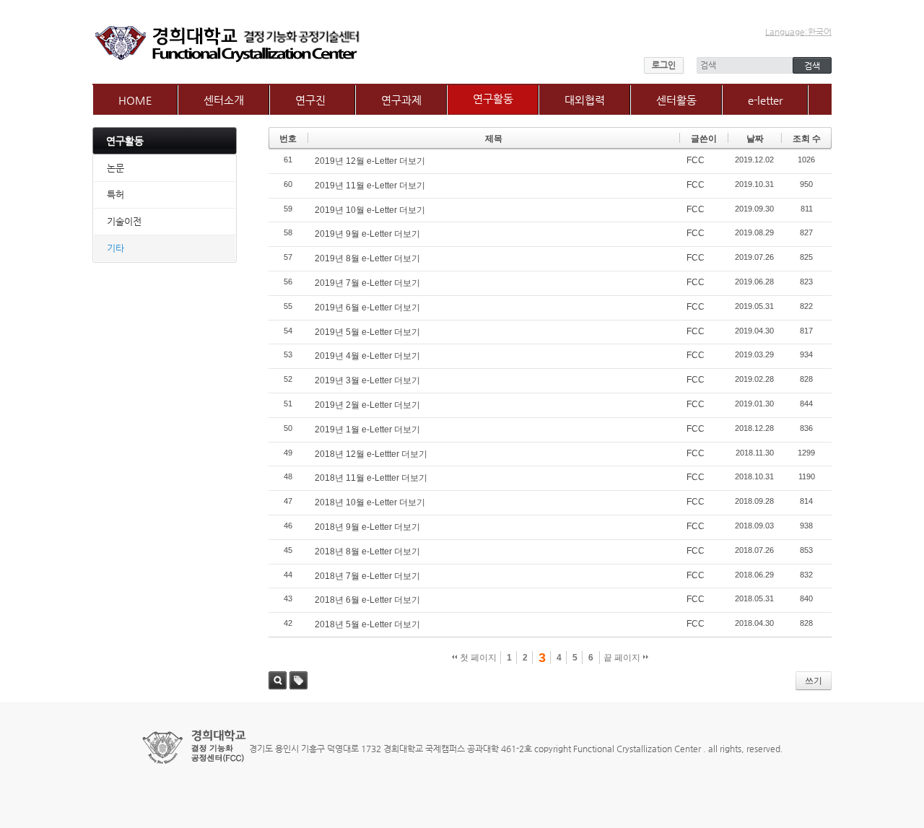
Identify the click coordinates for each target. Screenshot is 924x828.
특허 (115, 194)
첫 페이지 (477, 658)
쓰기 (813, 681)
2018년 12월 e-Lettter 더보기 (371, 454)
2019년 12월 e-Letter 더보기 (370, 161)
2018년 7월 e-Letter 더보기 (367, 576)
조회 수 (807, 139)
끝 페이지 (622, 658)
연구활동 (493, 98)
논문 (115, 167)
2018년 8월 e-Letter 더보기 (367, 551)
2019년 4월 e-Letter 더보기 (367, 356)
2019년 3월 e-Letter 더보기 (367, 380)
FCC (696, 160)
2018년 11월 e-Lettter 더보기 (371, 478)
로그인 (664, 65)
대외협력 (585, 100)
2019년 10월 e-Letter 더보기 (370, 210)
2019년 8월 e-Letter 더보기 (367, 258)
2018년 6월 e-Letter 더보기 (367, 600)
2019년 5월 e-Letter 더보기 (367, 332)
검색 (278, 680)
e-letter (765, 100)
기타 (115, 248)
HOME (135, 100)
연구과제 (401, 100)
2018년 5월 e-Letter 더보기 (367, 624)
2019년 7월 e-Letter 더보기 (367, 283)
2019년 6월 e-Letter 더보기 (367, 307)
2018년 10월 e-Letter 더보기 (370, 502)
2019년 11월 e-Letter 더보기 (370, 185)
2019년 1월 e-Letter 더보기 (367, 429)
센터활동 (676, 100)
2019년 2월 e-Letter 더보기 (367, 405)
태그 (298, 680)
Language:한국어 (798, 32)
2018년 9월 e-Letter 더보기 (367, 527)
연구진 (310, 100)
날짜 (755, 139)
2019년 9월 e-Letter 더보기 (367, 234)
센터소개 (224, 100)
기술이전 (124, 221)
